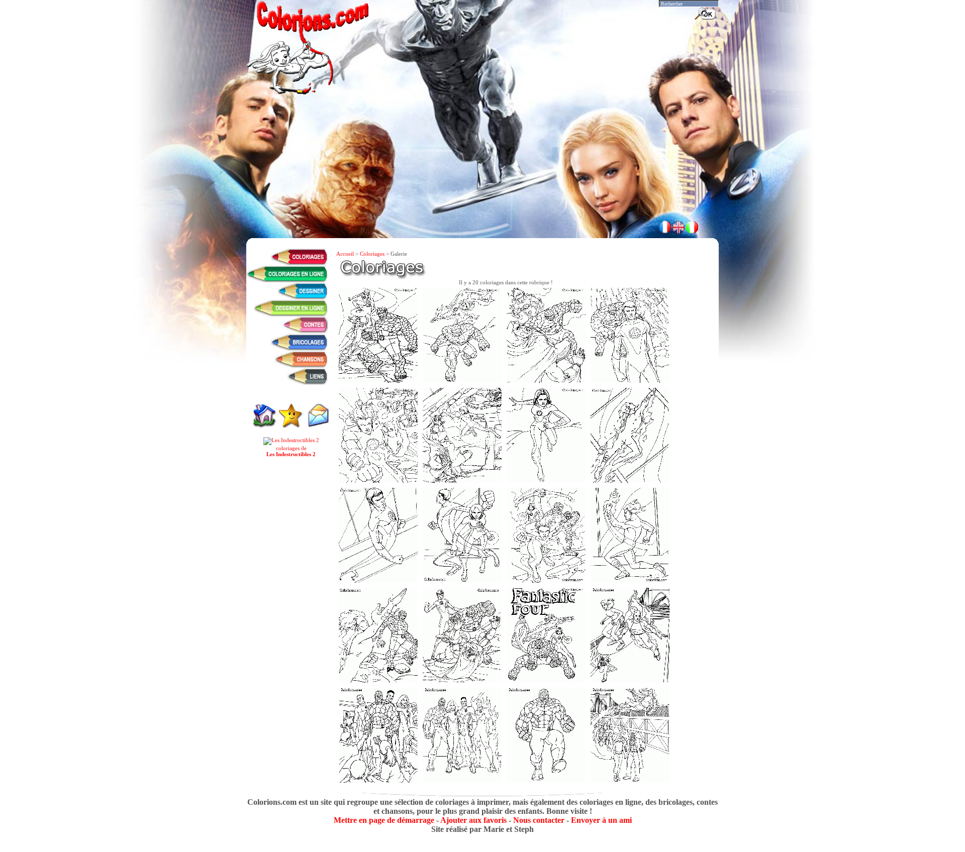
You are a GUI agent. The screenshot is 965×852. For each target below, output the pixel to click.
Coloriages (372, 254)
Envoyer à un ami (601, 820)
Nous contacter (538, 820)
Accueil (345, 254)
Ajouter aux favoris (473, 820)
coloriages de (291, 451)
